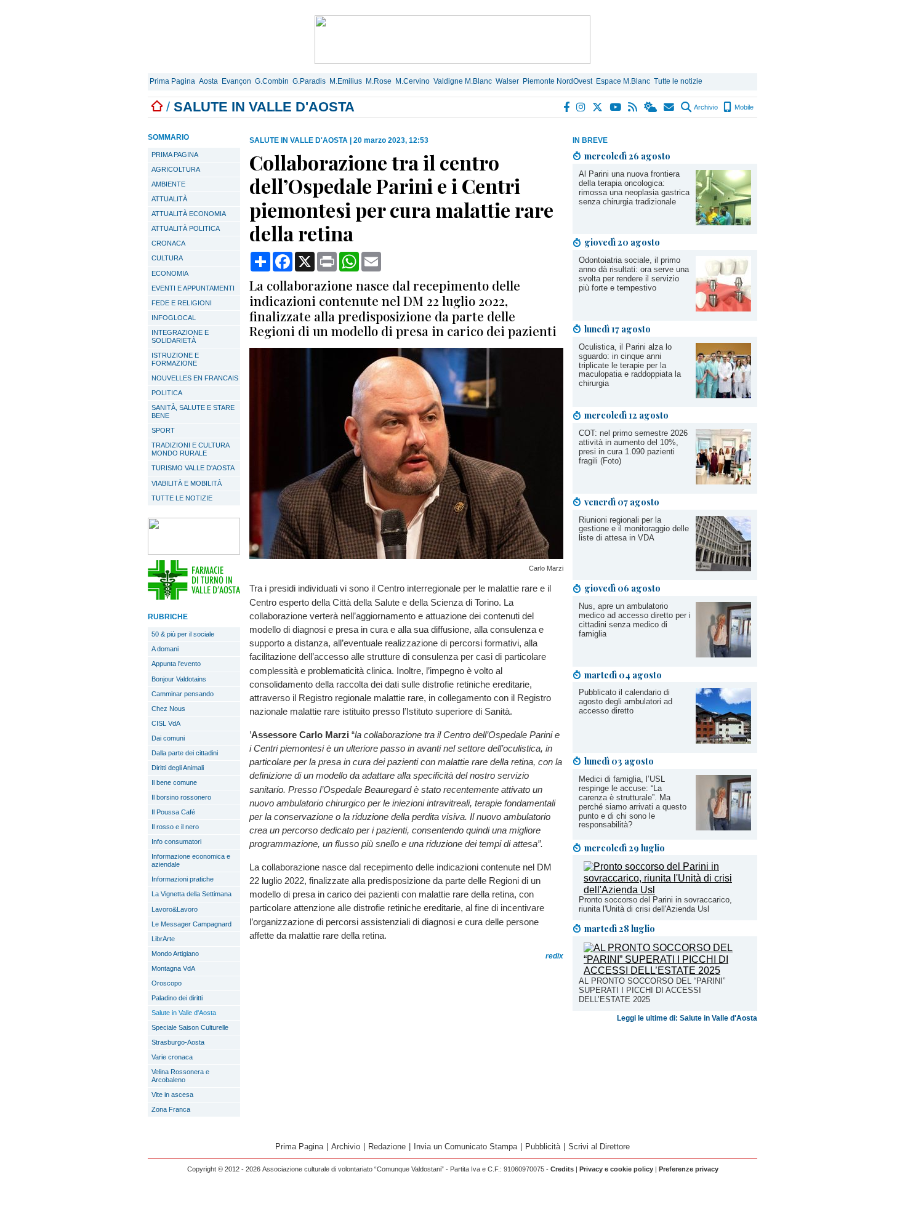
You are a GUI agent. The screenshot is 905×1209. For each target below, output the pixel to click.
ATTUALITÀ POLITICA (185, 228)
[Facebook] (567, 107)
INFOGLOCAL (173, 317)
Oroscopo (166, 983)
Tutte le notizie (678, 81)
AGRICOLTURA (175, 169)
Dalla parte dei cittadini (184, 753)
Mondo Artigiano (175, 953)
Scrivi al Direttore (599, 1146)
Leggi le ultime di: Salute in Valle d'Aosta (687, 1018)
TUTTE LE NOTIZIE (181, 498)
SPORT (163, 430)
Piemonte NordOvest (557, 81)
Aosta (208, 81)
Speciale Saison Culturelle (189, 1027)
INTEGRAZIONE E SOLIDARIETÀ (180, 336)
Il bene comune (174, 782)
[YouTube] (615, 107)
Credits (562, 1169)
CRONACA (168, 243)
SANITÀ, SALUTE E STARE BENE (193, 411)
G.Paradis (309, 81)
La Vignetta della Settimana (191, 894)
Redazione (387, 1146)
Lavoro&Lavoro (174, 909)
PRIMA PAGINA (174, 154)
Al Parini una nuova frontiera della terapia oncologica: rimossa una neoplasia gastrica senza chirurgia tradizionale (634, 187)
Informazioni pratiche (182, 879)
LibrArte (163, 938)
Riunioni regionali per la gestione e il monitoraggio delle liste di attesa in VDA (634, 529)
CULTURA (167, 258)
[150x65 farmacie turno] (194, 597)
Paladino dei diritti (177, 998)
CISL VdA (165, 723)
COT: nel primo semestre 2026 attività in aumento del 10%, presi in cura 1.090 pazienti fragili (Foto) (633, 446)
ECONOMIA (169, 273)
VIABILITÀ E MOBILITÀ (186, 483)
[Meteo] (651, 107)
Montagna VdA (173, 968)
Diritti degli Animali (177, 767)
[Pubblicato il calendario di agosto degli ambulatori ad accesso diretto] (723, 740)
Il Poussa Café (173, 812)
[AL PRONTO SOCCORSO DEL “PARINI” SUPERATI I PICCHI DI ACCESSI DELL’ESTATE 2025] (667, 970)
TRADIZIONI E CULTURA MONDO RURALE (190, 449)
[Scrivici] (669, 107)
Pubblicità (542, 1146)
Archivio (705, 107)
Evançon (236, 81)
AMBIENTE (168, 184)
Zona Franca (170, 1109)
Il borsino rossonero (181, 797)
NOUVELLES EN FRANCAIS (194, 378)
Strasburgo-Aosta (177, 1042)
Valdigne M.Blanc (462, 81)
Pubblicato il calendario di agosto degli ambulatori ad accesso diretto (625, 701)
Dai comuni (168, 738)
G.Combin (272, 81)
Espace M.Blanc (623, 81)
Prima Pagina (172, 81)
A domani (165, 649)
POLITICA (166, 392)
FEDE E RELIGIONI (181, 303)
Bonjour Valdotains (178, 679)
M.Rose (379, 81)
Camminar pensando (182, 693)
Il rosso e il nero (175, 826)
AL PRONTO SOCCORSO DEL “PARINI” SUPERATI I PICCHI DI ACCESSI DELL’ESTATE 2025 (652, 990)
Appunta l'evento (176, 663)
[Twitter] (598, 107)
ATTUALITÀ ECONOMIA (188, 213)
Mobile (743, 107)
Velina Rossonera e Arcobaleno (180, 1075)
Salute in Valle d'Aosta (183, 1012)
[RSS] (633, 107)
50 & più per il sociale (182, 634)
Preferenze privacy (688, 1169)
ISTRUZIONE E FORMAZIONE (175, 359)
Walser (507, 81)
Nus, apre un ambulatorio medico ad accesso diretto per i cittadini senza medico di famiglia (635, 619)
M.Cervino (412, 81)
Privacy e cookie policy (616, 1169)
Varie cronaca (172, 1057)
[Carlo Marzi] (406, 555)
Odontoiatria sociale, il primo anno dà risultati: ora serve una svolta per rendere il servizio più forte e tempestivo (634, 273)
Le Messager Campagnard (191, 924)
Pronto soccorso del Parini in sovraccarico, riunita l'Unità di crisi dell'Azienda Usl (655, 904)
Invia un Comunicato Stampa (465, 1146)
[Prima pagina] (157, 106)
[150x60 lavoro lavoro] (194, 551)
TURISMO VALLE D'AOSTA (193, 468)
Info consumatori (176, 841)
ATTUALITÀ (169, 199)
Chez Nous (168, 708)
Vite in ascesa (172, 1094)
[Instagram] (581, 107)
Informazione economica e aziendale (190, 860)
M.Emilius (345, 81)
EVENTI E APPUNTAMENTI (193, 288)
